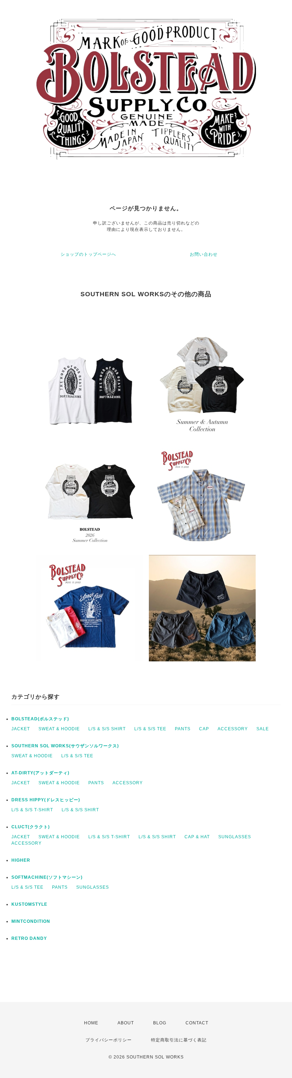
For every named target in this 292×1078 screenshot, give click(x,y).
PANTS (183, 728)
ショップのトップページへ (88, 254)
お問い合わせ (204, 254)
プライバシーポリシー (108, 1040)
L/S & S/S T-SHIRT (32, 809)
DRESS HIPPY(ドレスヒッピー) (45, 799)
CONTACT (197, 1022)
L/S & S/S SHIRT (107, 728)
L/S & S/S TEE (150, 728)
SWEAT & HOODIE (59, 728)
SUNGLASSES (234, 836)
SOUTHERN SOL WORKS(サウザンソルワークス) (65, 745)
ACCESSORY (233, 728)
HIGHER (20, 860)
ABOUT (126, 1022)
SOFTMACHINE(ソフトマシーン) (47, 877)
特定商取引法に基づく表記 (179, 1040)
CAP (204, 728)
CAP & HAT (197, 836)
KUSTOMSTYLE (29, 904)
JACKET (20, 728)
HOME (91, 1022)
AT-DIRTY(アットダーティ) (40, 772)
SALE (262, 728)
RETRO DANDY (29, 938)
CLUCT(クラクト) (30, 826)
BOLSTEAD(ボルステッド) (40, 718)
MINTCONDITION (30, 921)
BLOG (159, 1022)
